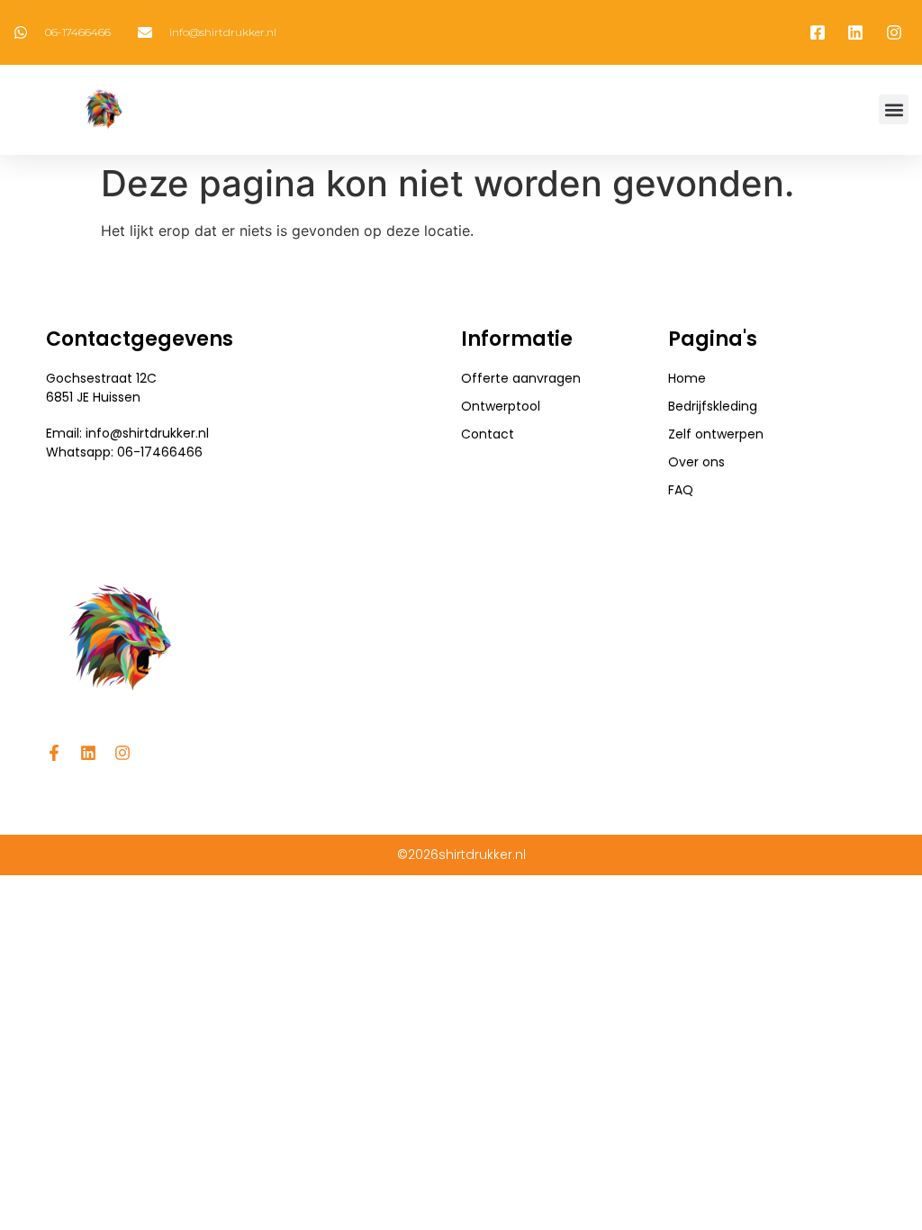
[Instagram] (122, 753)
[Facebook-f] (54, 753)
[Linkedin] (88, 753)
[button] (893, 109)
